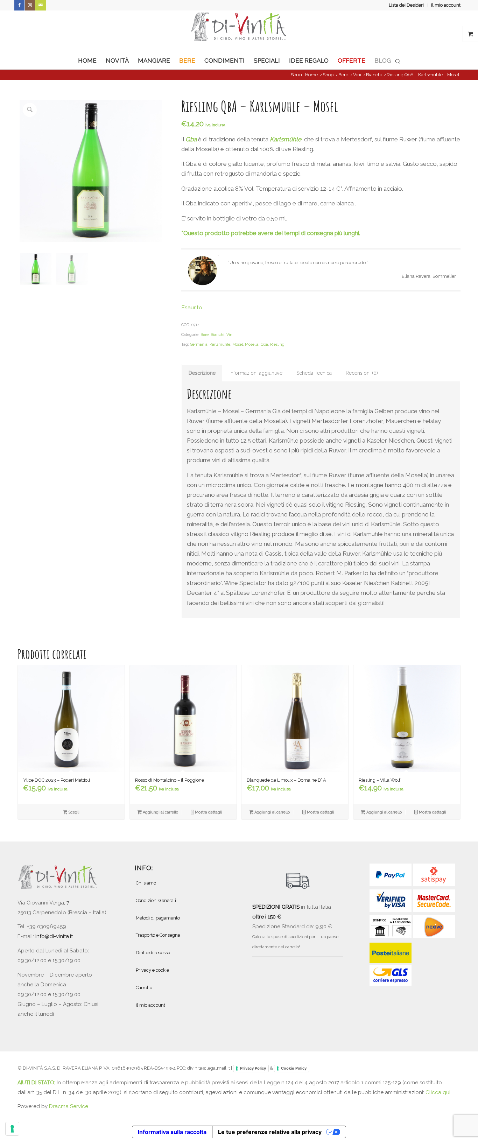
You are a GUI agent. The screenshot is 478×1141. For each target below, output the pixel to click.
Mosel (237, 344)
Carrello (144, 987)
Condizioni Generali (156, 900)
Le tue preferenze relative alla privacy (270, 1131)
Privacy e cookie (152, 970)
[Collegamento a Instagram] (30, 5)
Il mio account (446, 5)
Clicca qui (438, 1092)
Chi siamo (146, 883)
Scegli (73, 812)
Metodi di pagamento (158, 918)
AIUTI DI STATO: (37, 1082)
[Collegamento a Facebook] (19, 5)
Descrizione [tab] (202, 373)
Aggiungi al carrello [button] (160, 812)
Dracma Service (68, 1106)
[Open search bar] (397, 61)
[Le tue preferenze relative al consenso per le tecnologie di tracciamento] (12, 1128)
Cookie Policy (294, 1068)
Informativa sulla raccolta (172, 1131)
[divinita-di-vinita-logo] (239, 31)
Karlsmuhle (220, 344)
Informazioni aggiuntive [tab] (256, 373)
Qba (264, 344)
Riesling (277, 344)
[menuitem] (406, 5)
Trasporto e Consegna (158, 935)
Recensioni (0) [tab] (362, 373)
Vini (229, 334)
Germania (199, 344)
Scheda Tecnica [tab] (314, 373)
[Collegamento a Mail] (40, 5)
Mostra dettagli (208, 812)
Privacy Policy (253, 1068)
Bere (205, 334)
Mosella (252, 344)
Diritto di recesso (153, 952)
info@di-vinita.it (54, 936)
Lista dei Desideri (406, 5)
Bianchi (217, 334)
